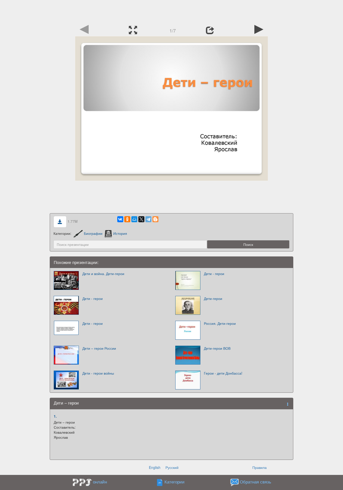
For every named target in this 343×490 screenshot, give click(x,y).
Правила (259, 467)
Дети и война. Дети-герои (103, 273)
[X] (141, 219)
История (120, 233)
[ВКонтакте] (120, 219)
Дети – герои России (99, 348)
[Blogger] (155, 219)
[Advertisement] (171, 11)
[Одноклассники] (127, 219)
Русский (172, 467)
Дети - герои (214, 273)
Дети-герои (213, 298)
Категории (174, 482)
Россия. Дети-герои (220, 323)
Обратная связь (255, 482)
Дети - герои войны (98, 373)
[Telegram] (148, 219)
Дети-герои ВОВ (217, 348)
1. (55, 416)
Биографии (93, 233)
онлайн (100, 482)
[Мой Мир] (134, 219)
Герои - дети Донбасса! (223, 373)
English (154, 467)
